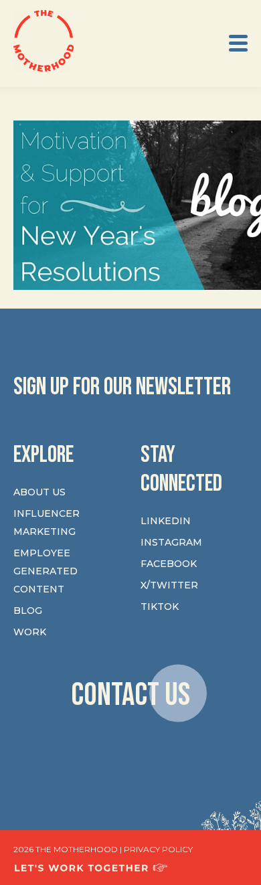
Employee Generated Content (45, 571)
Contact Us (130, 695)
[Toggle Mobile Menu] (238, 43)
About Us (39, 492)
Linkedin (166, 521)
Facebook (169, 564)
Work (29, 632)
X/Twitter (169, 585)
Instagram (171, 542)
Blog (27, 611)
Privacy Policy (158, 849)
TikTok (160, 606)
